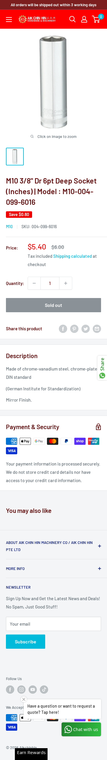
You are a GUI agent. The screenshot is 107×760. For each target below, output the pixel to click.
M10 (9, 226)
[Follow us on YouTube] (33, 689)
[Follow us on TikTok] (44, 689)
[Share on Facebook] (63, 328)
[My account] (84, 19)
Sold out (53, 305)
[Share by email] (97, 328)
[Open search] (72, 19)
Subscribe (25, 641)
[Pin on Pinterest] (74, 328)
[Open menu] (9, 19)
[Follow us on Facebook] (10, 689)
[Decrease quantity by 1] (34, 283)
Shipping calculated (72, 256)
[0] (96, 19)
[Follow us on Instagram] (21, 689)
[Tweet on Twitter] (85, 328)
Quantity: (15, 283)
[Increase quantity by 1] (65, 283)
